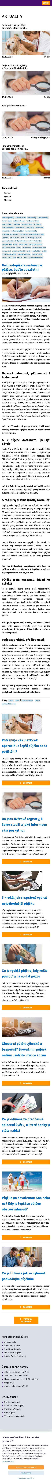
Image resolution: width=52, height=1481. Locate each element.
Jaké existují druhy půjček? (16, 1372)
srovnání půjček (37, 254)
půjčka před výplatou (35, 244)
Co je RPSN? (9, 1382)
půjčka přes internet (8, 248)
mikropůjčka (39, 228)
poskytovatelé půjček (34, 241)
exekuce (15, 221)
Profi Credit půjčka (13, 1349)
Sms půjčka (9, 1412)
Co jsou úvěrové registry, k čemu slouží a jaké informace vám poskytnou (24, 824)
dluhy (9, 221)
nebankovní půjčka (17, 231)
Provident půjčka (12, 1345)
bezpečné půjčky (43, 218)
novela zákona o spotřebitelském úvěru (32, 234)
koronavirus (37, 224)
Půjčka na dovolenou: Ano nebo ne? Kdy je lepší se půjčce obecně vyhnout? (26, 1203)
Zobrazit (27, 783)
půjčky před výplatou (39, 248)
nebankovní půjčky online (10, 234)
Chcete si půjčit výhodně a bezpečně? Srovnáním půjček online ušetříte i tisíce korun (24, 1049)
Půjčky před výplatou (40, 137)
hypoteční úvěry (7, 224)
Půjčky (47, 56)
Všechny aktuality (26, 1320)
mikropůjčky (6, 231)
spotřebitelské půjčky (9, 254)
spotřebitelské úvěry (24, 254)
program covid (7, 244)
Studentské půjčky (12, 1402)
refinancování (6, 251)
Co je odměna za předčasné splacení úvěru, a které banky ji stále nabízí (26, 1125)
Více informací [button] (8, 1461)
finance (22, 221)
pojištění (38, 238)
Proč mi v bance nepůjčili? (16, 1386)
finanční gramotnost (32, 221)
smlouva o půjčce (27, 700)
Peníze (7, 193)
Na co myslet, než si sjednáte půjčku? (21, 1379)
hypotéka (17, 224)
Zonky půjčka (10, 1342)
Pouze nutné (26, 1473)
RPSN (28, 251)
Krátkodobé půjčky (12, 1409)
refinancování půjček (18, 251)
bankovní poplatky (8, 218)
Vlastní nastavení (25, 1478)
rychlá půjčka (36, 251)
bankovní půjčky (21, 218)
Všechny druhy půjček (14, 1416)
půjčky (19, 248)
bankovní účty (31, 218)
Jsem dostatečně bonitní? (16, 1375)
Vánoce (19, 258)
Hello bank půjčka (12, 1352)
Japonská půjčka (26, 224)
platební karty (30, 238)
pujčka (15, 244)
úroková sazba (6, 258)
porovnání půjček (7, 241)
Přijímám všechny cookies (26, 1467)
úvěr (14, 258)
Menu (46, 3)
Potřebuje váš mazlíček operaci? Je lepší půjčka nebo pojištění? (24, 746)
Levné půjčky (30, 228)
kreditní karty (20, 228)
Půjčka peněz (23, 244)
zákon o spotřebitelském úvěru (33, 258)
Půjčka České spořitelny (15, 1356)
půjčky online (26, 248)
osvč (22, 238)
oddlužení (5, 238)
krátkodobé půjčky (8, 228)
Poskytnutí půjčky (20, 241)
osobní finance (14, 238)
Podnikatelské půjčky (14, 1405)
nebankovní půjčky (31, 231)
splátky (44, 251)
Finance (46, 177)
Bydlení (7, 196)
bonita (4, 221)
